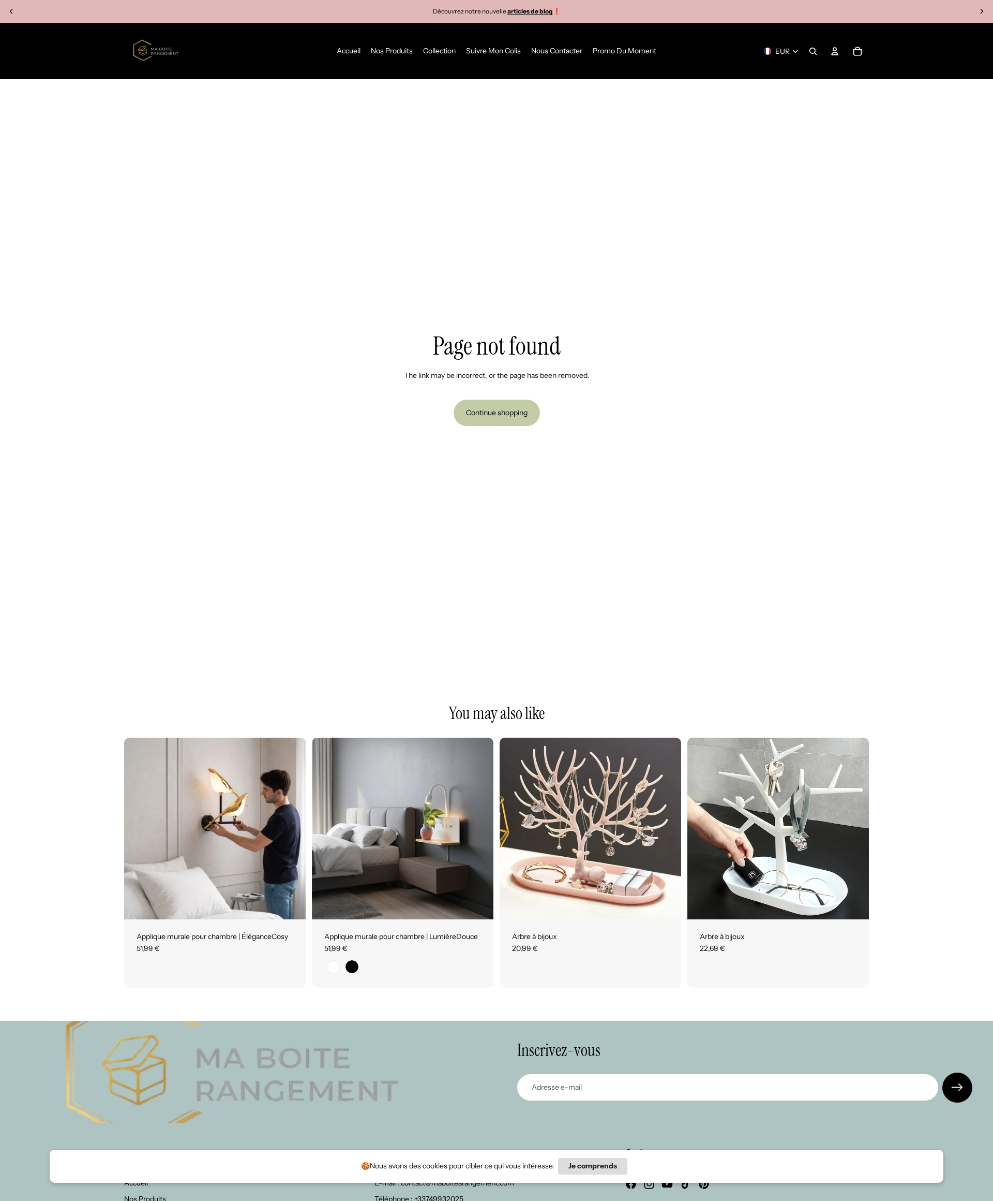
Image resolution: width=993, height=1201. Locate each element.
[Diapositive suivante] (981, 11)
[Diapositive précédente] (11, 11)
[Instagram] (649, 1184)
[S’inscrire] (957, 1088)
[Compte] (834, 51)
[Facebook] (631, 1184)
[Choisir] (289, 903)
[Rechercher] (813, 51)
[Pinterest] (704, 1184)
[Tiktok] (686, 1184)
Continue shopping (497, 412)
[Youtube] (667, 1184)
